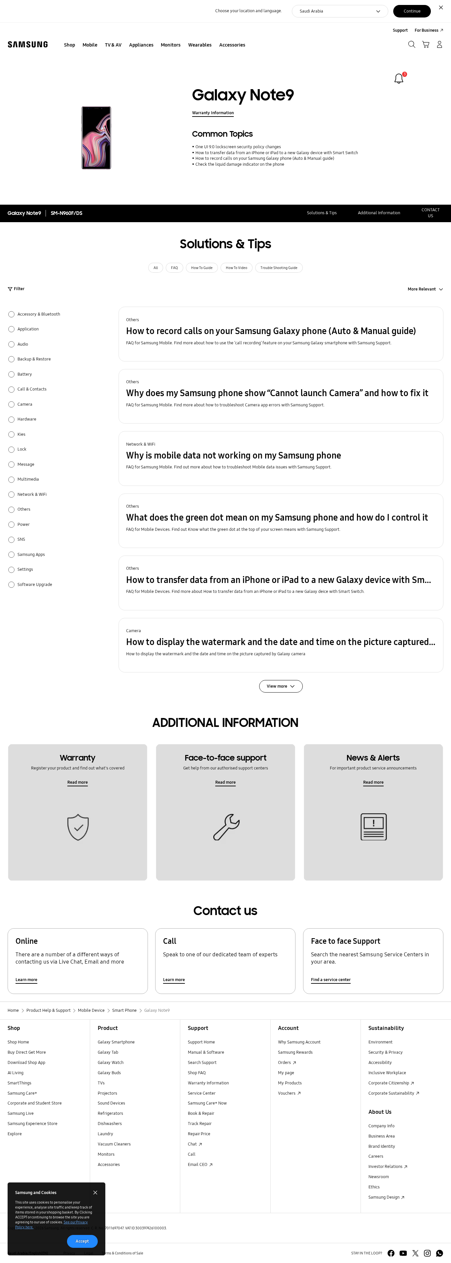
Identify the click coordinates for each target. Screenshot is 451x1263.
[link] (398, 78)
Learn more (26, 979)
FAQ (174, 267)
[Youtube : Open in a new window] (403, 1253)
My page (286, 1072)
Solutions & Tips (322, 213)
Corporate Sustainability (391, 1093)
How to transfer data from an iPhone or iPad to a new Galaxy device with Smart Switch (276, 152)
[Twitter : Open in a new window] (415, 1253)
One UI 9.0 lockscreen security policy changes (238, 147)
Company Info (381, 1126)
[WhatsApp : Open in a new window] (439, 1253)
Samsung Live (21, 1113)
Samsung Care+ (22, 1093)
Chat (193, 1144)
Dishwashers (110, 1123)
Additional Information (379, 213)
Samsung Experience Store (32, 1123)
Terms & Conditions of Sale (122, 1253)
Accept (82, 1241)
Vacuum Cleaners (114, 1144)
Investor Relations (385, 1166)
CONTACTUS (431, 213)
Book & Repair (201, 1113)
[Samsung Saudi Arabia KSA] (28, 44)
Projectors (107, 1093)
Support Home (201, 1042)
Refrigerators (110, 1113)
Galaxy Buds (109, 1072)
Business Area (381, 1136)
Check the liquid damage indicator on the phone (239, 164)
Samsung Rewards (295, 1052)
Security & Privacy (385, 1052)
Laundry (105, 1134)
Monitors (106, 1154)
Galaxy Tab (108, 1052)
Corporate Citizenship (389, 1083)
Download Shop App (26, 1062)
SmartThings (19, 1083)
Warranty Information (213, 113)
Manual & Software (206, 1052)
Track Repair (200, 1123)
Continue (412, 11)
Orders (285, 1062)
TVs (101, 1083)
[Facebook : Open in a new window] (391, 1253)
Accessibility (380, 1062)
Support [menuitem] (400, 30)
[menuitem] (69, 45)
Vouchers (287, 1093)
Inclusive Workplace (387, 1072)
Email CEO (198, 1164)
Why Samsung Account (299, 1042)
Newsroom (378, 1176)
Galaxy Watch (110, 1062)
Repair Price (199, 1134)
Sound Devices (111, 1103)
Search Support (202, 1062)
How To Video (236, 267)
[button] (281, 334)
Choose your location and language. (248, 11)
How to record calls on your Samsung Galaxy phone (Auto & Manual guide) (264, 158)
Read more (77, 782)
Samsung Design (384, 1197)
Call (191, 1154)
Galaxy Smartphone (116, 1042)
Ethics (374, 1187)
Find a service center (331, 979)
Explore (15, 1134)
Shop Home (18, 1042)
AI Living (15, 1072)
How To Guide (202, 267)
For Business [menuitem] (426, 30)
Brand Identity (381, 1146)
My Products (290, 1083)
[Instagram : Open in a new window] (427, 1253)
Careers (375, 1156)
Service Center (202, 1093)
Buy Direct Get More (27, 1052)
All (156, 267)
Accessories (109, 1164)
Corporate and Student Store (35, 1103)
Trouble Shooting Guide (278, 267)
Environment (380, 1042)
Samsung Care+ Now (207, 1103)
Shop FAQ (197, 1072)
